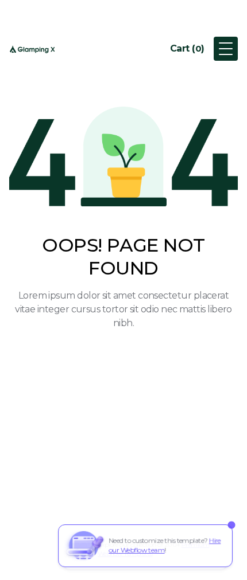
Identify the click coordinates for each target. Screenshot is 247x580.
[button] (187, 49)
